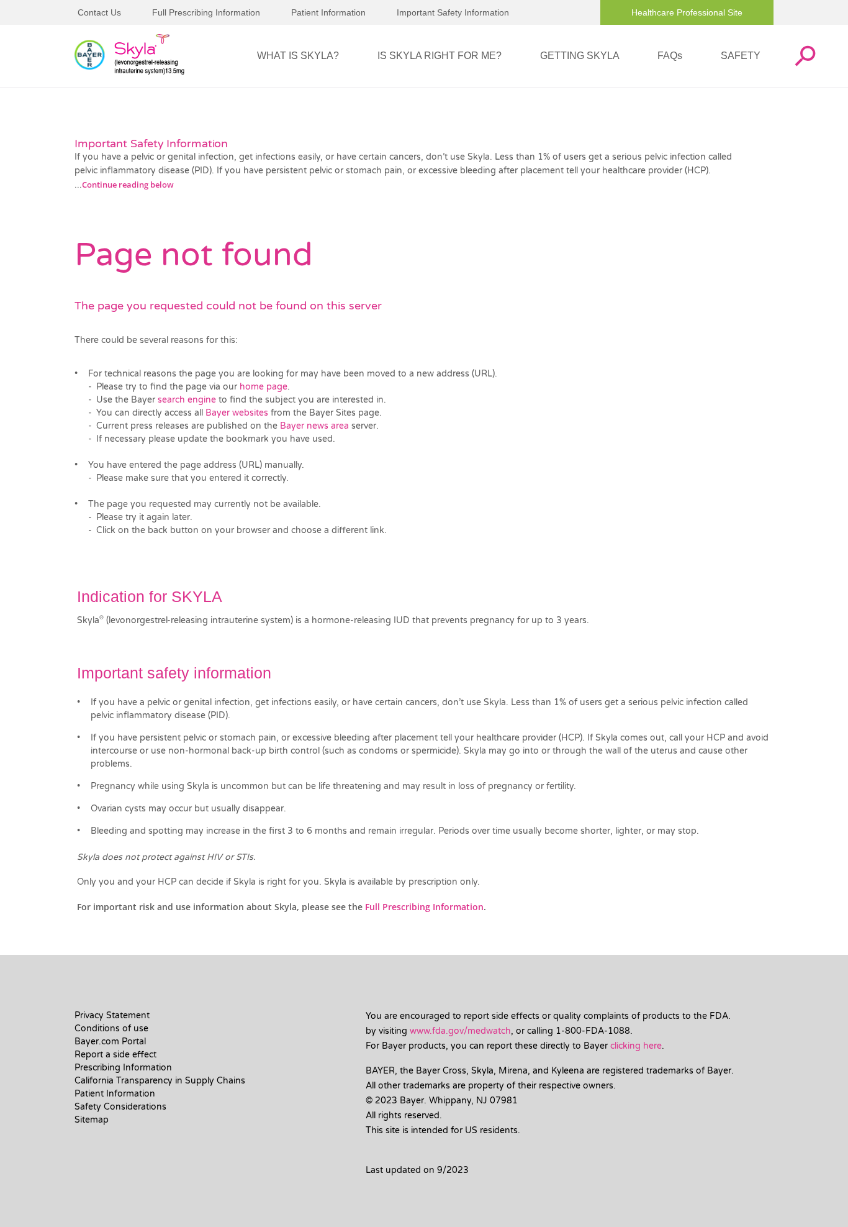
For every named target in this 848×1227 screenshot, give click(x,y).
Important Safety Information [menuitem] (453, 12)
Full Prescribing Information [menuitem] (206, 12)
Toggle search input (804, 55)
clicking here (636, 1046)
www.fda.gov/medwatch (460, 1031)
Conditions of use (111, 1028)
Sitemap (91, 1120)
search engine (188, 400)
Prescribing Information (123, 1067)
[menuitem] (298, 56)
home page (263, 386)
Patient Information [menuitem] (328, 12)
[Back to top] (798, 1199)
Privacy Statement (112, 1015)
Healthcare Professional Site (686, 12)
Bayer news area (315, 426)
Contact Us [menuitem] (99, 12)
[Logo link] (129, 56)
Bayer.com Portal (110, 1041)
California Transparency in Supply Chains (159, 1080)
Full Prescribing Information (424, 907)
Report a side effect (115, 1054)
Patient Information (114, 1093)
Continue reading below (128, 184)
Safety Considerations (120, 1107)
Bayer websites (238, 413)
